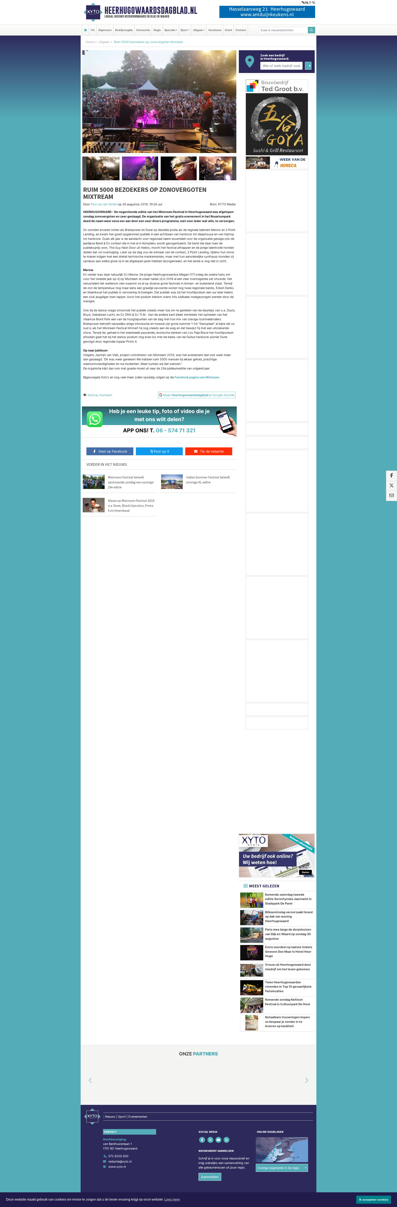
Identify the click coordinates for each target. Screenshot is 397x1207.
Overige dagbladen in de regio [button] (278, 1068)
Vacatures (214, 30)
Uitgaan (104, 42)
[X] (211, 1040)
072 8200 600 (118, 1056)
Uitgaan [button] (198, 30)
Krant (228, 30)
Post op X (161, 451)
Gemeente (143, 30)
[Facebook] (202, 1040)
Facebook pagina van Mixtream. (197, 377)
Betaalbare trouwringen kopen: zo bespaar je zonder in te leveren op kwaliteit (287, 922)
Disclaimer (277, 1102)
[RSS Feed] (227, 1040)
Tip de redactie (212, 451)
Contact (241, 30)
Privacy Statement (298, 1102)
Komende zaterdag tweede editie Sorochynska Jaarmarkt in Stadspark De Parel (288, 799)
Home (90, 42)
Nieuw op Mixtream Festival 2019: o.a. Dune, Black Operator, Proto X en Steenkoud (131, 505)
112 (93, 30)
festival (93, 395)
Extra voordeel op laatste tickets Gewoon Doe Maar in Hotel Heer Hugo (288, 852)
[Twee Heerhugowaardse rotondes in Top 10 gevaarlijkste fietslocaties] (251, 888)
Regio (157, 30)
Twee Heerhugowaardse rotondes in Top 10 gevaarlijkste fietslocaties (288, 887)
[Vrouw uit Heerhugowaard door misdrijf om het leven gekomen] (251, 870)
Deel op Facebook (113, 451)
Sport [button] (184, 30)
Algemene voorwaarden (253, 1102)
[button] (84, 168)
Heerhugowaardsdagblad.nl (150, 10)
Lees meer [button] (172, 1199)
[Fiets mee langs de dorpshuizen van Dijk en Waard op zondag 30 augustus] (251, 835)
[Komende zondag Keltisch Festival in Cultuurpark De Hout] (251, 905)
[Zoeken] (311, 30)
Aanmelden (210, 1077)
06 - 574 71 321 (176, 430)
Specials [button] (169, 30)
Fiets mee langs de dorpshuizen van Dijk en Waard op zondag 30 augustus (288, 834)
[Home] (85, 30)
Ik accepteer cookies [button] (373, 1199)
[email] (391, 496)
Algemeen (105, 30)
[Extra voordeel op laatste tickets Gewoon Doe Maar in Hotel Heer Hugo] (251, 853)
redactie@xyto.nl (120, 1062)
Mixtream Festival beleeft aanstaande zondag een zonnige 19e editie (131, 482)
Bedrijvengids (124, 30)
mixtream (105, 395)
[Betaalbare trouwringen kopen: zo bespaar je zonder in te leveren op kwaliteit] (251, 923)
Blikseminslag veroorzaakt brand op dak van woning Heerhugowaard (289, 817)
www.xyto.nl (117, 1067)
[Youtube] (219, 1040)
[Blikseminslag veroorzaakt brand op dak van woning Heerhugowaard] (251, 818)
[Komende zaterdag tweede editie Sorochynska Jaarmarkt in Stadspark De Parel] (251, 800)
